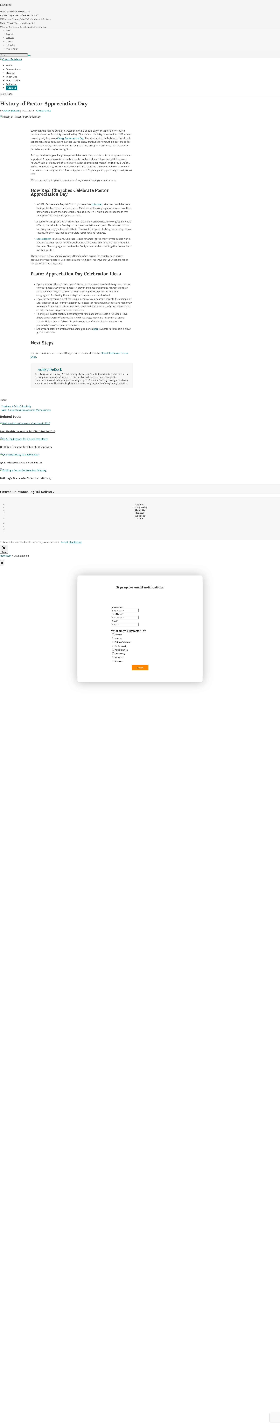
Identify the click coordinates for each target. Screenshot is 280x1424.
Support (9, 34)
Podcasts (11, 84)
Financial (119, 657)
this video (96, 204)
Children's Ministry (123, 642)
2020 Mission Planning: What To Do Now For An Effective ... (25, 19)
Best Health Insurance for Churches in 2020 (27, 431)
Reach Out (11, 76)
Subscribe (10, 45)
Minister (10, 72)
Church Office (13, 80)
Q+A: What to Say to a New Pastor (21, 462)
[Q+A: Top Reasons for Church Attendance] (24, 439)
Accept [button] (64, 542)
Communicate (13, 69)
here (95, 328)
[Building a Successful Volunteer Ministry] (23, 470)
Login (8, 30)
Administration (121, 650)
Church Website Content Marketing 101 (17, 23)
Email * (115, 621)
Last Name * (117, 614)
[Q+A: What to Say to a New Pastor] (19, 454)
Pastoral (118, 634)
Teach (9, 65)
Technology (120, 653)
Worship (118, 638)
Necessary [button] (6, 555)
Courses (11, 87)
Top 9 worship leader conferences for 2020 (19, 15)
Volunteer (119, 661)
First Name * (117, 607)
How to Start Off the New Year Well (15, 11)
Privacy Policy (12, 48)
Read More (75, 542)
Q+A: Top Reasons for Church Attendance (26, 447)
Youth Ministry (121, 646)
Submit (140, 668)
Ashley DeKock (11, 110)
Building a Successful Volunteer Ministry (26, 478)
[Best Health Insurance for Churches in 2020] (25, 423)
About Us (10, 37)
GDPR (140, 518)
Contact (9, 41)
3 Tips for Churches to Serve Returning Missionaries (23, 27)
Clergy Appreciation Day (70, 138)
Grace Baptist (43, 238)
